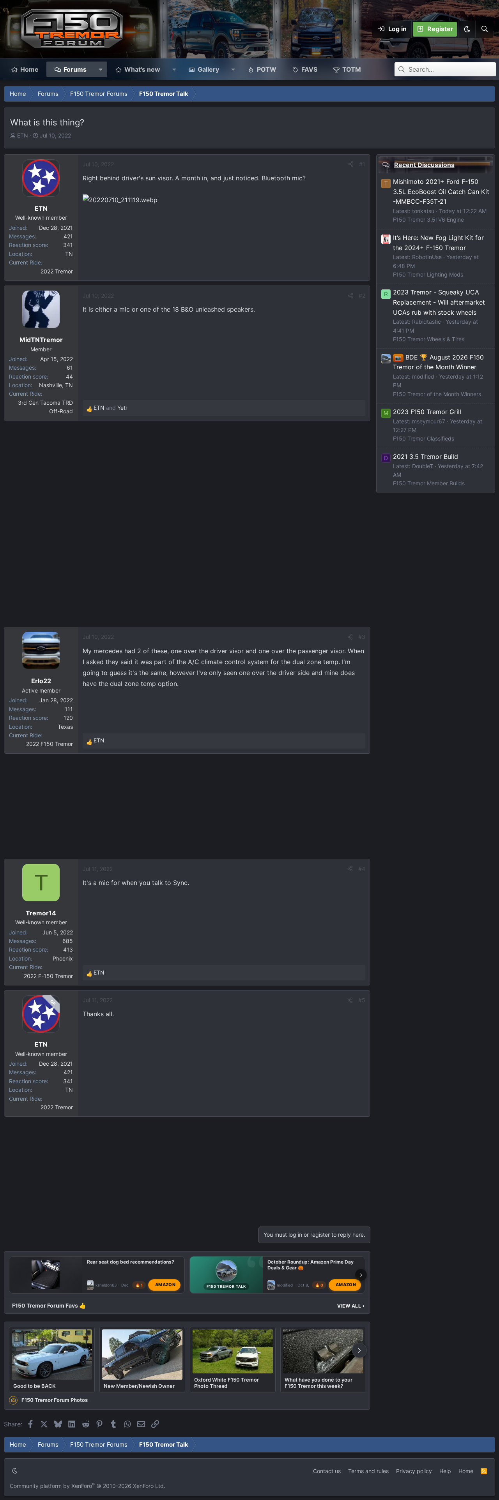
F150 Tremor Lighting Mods (428, 274)
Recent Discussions (424, 165)
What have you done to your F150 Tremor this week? (318, 1383)
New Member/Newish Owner (139, 1386)
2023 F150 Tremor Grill (427, 412)
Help (445, 1471)
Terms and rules (368, 1471)
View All (351, 1306)
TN (69, 253)
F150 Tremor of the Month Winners (437, 394)
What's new (142, 69)
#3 (361, 636)
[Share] (350, 164)
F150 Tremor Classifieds (423, 438)
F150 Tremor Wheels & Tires (428, 339)
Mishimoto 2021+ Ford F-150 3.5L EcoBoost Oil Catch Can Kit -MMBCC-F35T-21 (441, 191)
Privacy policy (414, 1471)
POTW (266, 69)
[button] (466, 29)
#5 (361, 1000)
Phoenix (63, 958)
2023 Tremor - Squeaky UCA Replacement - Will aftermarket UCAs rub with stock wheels (439, 302)
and (110, 407)
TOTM (351, 69)
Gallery (208, 69)
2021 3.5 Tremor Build (425, 456)
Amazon (165, 1284)
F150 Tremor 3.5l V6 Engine (428, 219)
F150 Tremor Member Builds (429, 483)
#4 (361, 868)
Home (29, 69)
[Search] (484, 29)
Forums (75, 69)
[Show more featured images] (359, 1350)
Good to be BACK (34, 1386)
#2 (362, 295)
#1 (362, 164)
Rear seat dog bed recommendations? (130, 1262)
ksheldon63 (106, 1284)
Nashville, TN (56, 385)
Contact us (327, 1471)
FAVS (309, 69)
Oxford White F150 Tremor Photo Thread (226, 1383)
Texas (65, 726)
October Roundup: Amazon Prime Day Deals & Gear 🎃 (310, 1265)
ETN (22, 135)
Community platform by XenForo (87, 1485)
